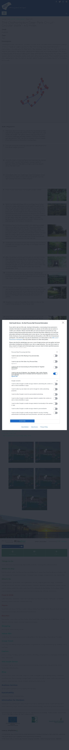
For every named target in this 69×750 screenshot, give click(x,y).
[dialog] (34, 375)
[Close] (63, 323)
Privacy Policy (44, 427)
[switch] (55, 356)
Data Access (34, 427)
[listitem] (34, 352)
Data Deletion (25, 427)
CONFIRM (22, 421)
